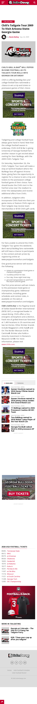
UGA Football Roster (19, 673)
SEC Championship (14, 581)
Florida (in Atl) (12, 569)
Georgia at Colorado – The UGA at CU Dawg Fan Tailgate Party (22, 630)
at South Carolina (13, 576)
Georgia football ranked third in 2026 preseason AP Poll (22, 429)
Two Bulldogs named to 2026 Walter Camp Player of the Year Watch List (23, 419)
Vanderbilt (11, 561)
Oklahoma (11, 559)
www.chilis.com (8, 344)
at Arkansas (11, 556)
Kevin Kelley (14, 37)
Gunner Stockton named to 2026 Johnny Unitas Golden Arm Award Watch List (23, 400)
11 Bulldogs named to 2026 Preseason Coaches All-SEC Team (23, 410)
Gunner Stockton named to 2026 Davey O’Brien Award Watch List (23, 391)
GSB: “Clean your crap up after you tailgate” (21, 638)
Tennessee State (13, 551)
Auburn (10, 566)
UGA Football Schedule (22, 670)
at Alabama (11, 564)
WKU (9, 553)
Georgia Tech (12, 579)
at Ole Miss (11, 571)
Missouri (10, 574)
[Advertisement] (18, 10)
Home (9, 670)
